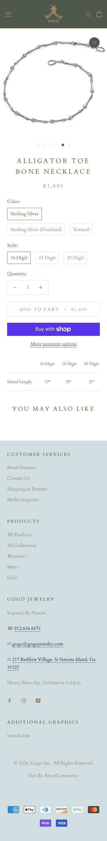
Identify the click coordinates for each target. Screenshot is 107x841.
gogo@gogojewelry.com (37, 644)
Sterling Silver (24, 213)
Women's (17, 556)
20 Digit (75, 257)
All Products (19, 534)
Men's (13, 567)
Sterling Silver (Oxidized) (36, 229)
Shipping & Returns (27, 489)
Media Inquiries (23, 499)
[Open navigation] (8, 14)
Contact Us (18, 478)
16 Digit (18, 257)
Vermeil (81, 229)
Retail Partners (21, 467)
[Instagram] (23, 700)
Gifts (12, 577)
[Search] (88, 14)
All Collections (22, 545)
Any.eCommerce (61, 775)
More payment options (54, 344)
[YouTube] (38, 700)
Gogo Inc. (41, 763)
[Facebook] (9, 700)
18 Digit (47, 257)
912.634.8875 (27, 628)
